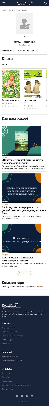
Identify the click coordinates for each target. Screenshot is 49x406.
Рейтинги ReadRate (9, 332)
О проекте (6, 373)
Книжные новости (9, 328)
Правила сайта (7, 381)
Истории (5, 157)
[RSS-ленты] (32, 396)
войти (40, 287)
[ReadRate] (24, 3)
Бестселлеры (7, 340)
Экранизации (7, 344)
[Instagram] (22, 396)
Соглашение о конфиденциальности (16, 385)
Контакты (5, 377)
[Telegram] (27, 396)
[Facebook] (17, 396)
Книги (4, 64)
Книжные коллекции (10, 356)
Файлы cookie (7, 389)
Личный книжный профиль (12, 360)
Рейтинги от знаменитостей (13, 336)
